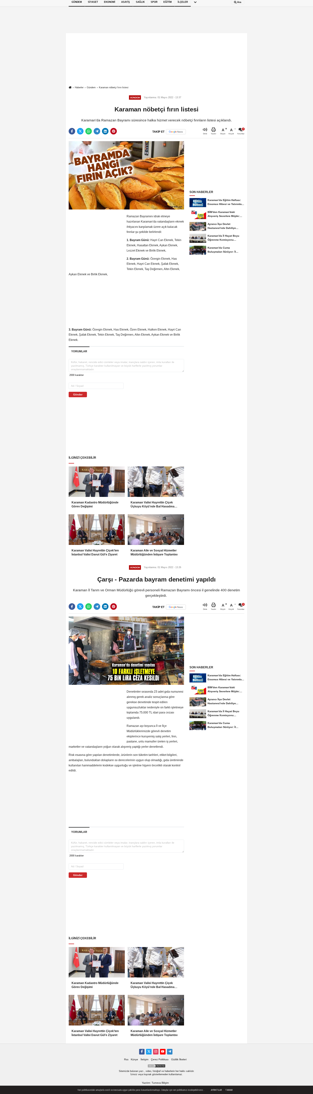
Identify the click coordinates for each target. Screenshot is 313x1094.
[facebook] (72, 131)
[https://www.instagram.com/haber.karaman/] (155, 1051)
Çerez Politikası (160, 1059)
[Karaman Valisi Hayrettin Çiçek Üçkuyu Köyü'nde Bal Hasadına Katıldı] (156, 481)
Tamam (229, 1090)
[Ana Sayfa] (70, 87)
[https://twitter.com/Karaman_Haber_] (148, 1051)
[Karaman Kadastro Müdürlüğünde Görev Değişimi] (97, 481)
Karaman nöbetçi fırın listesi (113, 87)
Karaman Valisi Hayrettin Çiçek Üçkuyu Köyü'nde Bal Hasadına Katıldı (152, 505)
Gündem (91, 87)
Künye (134, 1059)
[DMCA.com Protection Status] (156, 1065)
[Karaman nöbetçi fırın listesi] (126, 175)
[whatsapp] (88, 131)
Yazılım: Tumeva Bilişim (155, 1082)
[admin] (169, 1051)
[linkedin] (105, 131)
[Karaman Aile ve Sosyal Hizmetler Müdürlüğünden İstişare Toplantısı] (156, 529)
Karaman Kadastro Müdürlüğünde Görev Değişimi (95, 504)
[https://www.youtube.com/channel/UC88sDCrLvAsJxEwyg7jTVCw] (162, 1051)
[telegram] (97, 131)
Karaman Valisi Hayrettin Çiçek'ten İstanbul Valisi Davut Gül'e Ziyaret (95, 552)
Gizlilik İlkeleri (179, 1059)
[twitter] (80, 131)
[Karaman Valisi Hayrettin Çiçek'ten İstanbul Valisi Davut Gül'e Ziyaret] (97, 529)
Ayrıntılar (216, 1090)
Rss (126, 1059)
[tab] (79, 351)
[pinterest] (113, 131)
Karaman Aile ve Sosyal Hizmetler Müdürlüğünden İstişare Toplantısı (154, 552)
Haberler (79, 87)
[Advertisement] (156, 59)
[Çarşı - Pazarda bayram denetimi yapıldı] (126, 650)
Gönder (77, 394)
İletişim (145, 1059)
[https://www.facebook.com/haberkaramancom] (142, 1051)
